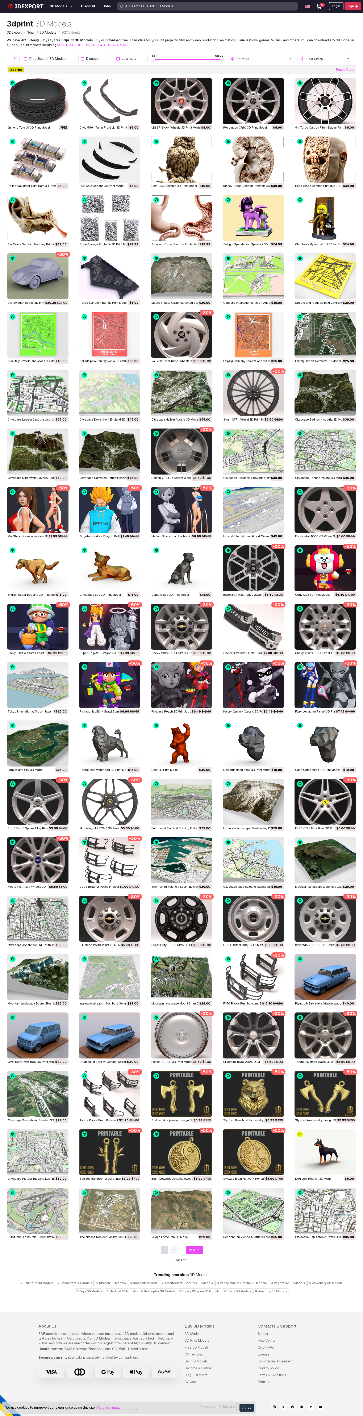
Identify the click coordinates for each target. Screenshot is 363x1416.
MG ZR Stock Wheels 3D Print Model (176, 127)
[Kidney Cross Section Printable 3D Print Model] (253, 160)
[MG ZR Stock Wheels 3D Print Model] (181, 101)
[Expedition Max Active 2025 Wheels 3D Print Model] (253, 568)
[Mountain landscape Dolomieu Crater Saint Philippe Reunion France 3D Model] (325, 860)
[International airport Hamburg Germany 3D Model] (109, 977)
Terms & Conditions (272, 1375)
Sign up (352, 6)
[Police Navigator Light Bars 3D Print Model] (37, 160)
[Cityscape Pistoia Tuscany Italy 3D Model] (37, 1152)
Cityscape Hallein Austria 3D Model (175, 419)
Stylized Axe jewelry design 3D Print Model (180, 1120)
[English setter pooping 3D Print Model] (37, 568)
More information (109, 1407)
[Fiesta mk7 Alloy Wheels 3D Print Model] (37, 860)
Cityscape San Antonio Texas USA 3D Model (325, 1237)
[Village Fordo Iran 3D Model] (181, 1211)
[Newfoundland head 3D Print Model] (253, 743)
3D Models (193, 1334)
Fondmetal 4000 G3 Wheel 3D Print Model (324, 536)
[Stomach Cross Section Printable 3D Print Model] (181, 218)
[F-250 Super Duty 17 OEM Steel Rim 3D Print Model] (253, 919)
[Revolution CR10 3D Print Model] (253, 101)
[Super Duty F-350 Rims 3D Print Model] (181, 919)
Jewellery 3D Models (327, 1283)
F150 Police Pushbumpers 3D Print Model (251, 1003)
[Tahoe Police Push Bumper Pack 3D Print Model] (109, 1094)
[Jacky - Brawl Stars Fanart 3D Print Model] (37, 627)
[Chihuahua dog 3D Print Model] (109, 568)
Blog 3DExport (196, 1375)
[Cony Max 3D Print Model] (325, 568)
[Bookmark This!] (62, 118)
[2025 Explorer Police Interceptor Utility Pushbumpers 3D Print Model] (109, 860)
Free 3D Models (197, 1347)
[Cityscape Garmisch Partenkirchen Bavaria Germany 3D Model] (109, 452)
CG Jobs (191, 1382)
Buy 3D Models (199, 1326)
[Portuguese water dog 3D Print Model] (109, 743)
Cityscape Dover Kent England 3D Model (107, 419)
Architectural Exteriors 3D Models (188, 1283)
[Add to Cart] (125, 118)
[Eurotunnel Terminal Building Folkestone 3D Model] (181, 802)
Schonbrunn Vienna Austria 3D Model (248, 1237)
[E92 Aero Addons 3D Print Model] (109, 160)
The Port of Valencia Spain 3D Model (176, 887)
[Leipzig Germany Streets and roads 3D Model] (253, 335)
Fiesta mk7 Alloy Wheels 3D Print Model (35, 887)
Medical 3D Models (123, 1291)
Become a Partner (198, 1368)
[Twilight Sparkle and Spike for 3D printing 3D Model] (253, 218)
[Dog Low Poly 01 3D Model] (325, 1152)
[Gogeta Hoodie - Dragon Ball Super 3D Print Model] (109, 510)
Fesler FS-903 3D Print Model (171, 1062)
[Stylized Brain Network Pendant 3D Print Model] (253, 1152)
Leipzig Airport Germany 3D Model (318, 361)
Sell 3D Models (196, 1361)
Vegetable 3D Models (289, 1283)
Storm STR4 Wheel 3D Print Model (246, 419)
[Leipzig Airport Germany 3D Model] (325, 335)
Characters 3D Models (76, 1283)
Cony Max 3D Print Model (312, 595)
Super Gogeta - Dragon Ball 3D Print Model (109, 653)
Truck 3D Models (238, 1291)
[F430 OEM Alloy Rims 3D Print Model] (325, 802)
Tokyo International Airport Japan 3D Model (37, 711)
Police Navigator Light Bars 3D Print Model (36, 186)
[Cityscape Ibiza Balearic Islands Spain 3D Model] (253, 860)
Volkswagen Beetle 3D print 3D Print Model (37, 303)
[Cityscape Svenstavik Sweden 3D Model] (37, 1094)
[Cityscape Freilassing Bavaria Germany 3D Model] (253, 452)
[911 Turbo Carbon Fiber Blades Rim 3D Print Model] (325, 101)
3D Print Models (197, 1340)
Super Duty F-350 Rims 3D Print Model (177, 945)
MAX (61, 45)
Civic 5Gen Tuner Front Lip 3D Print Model (108, 127)
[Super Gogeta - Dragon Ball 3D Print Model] (109, 627)
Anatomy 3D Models (272, 1291)
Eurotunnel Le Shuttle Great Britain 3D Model (37, 1237)
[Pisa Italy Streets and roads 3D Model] (37, 335)
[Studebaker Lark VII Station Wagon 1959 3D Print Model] (109, 1035)
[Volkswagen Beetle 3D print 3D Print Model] (37, 276)
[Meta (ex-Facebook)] (302, 1407)
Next (192, 1250)
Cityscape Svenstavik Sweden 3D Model (35, 1120)
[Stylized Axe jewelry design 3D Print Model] (181, 1094)
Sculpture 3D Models (38, 1283)
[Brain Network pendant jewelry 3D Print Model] (181, 1152)
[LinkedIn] (311, 1407)
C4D (101, 45)
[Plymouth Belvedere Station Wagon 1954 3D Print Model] (325, 977)
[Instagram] (274, 1407)
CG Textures (194, 1354)
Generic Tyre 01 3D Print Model (29, 127)
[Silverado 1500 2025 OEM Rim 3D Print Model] (253, 1035)
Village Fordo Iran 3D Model (169, 1237)
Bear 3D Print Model (164, 770)
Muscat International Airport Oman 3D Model (253, 536)
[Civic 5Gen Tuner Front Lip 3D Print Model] (109, 101)
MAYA (124, 45)
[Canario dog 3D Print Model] (181, 568)
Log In (336, 6)
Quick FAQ (266, 1347)
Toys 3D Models (90, 1291)
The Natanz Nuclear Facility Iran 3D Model (108, 1237)
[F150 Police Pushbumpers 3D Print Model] (253, 977)
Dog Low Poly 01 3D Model (313, 1179)
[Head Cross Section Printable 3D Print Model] (325, 160)
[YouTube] (320, 1407)
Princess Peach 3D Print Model (172, 711)
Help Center (267, 1340)
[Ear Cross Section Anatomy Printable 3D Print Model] (37, 218)
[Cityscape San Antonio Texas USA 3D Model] (325, 1211)
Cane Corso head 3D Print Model (317, 770)
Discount (93, 59)
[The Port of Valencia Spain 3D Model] (181, 860)
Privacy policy (268, 1368)
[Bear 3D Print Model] (181, 743)
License (263, 1354)
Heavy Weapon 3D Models (201, 1291)
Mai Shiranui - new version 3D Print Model (36, 536)
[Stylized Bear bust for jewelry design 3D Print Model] (253, 1094)
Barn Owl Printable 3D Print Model (174, 186)
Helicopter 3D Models (159, 1291)
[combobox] (264, 58)
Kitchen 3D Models (112, 1283)
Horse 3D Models (145, 1283)
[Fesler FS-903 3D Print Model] (181, 1035)
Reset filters (345, 69)
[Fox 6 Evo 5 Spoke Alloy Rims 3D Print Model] (37, 802)
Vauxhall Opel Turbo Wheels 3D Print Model (180, 361)
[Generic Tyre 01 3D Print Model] (37, 101)
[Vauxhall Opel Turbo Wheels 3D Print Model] (181, 335)
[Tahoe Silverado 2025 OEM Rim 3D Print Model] (325, 1035)
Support (264, 1334)
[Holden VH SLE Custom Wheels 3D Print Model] (181, 452)
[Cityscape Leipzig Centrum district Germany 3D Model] (37, 393)
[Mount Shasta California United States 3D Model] (181, 276)
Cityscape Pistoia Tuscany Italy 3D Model (36, 1179)
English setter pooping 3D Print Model (33, 595)
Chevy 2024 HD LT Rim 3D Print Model (177, 653)
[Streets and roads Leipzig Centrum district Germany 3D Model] (325, 276)
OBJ (69, 45)
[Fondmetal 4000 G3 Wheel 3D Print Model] (325, 510)
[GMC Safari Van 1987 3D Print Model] (37, 1035)
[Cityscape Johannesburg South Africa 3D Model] (37, 919)
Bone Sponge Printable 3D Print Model (105, 244)
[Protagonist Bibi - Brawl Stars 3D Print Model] (109, 685)
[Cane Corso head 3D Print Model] (325, 743)
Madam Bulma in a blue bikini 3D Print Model (180, 536)
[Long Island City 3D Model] (37, 743)
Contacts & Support (277, 1326)
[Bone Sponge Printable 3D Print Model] (109, 218)
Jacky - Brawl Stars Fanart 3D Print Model (36, 653)
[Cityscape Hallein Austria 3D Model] (181, 393)
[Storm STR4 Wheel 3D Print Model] (253, 393)
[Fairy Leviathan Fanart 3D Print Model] (325, 685)
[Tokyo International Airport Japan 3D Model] (37, 685)
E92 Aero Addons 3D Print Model (102, 186)
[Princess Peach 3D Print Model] (181, 685)
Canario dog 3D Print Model (170, 595)
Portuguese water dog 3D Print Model (105, 770)
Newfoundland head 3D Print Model (247, 770)
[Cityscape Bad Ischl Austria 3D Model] (325, 393)
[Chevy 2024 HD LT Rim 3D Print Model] (181, 627)
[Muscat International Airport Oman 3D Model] (253, 510)
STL (93, 45)
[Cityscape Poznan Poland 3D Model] (325, 452)
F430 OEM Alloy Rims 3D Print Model (320, 828)
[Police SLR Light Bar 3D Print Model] (109, 276)
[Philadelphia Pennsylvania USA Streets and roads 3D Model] (109, 335)
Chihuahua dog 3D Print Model (100, 595)
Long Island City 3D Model (25, 770)
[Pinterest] (292, 1407)
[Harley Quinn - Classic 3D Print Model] (253, 685)
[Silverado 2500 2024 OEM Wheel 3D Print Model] (109, 919)
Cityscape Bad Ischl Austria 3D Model (320, 419)
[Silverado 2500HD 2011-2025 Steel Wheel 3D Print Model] (325, 919)
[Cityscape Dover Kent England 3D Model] (109, 393)
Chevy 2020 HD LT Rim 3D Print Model (321, 653)
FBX (77, 45)
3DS (85, 45)
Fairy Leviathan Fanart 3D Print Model (320, 711)
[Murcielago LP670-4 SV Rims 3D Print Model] (109, 802)
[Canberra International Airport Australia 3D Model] (253, 276)
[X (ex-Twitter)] (283, 1407)
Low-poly (129, 59)
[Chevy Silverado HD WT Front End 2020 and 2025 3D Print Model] (253, 627)
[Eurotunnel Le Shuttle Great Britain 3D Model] (37, 1211)
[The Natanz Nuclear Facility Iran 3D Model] (109, 1211)
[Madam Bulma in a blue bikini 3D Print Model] (181, 510)
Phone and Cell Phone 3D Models (243, 1283)
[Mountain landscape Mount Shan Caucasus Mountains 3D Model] (181, 977)
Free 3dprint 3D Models (47, 59)
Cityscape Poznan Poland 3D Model (319, 478)
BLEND (112, 45)
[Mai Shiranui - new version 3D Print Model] (37, 510)
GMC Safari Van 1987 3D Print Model (32, 1062)
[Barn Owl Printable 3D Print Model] (181, 160)
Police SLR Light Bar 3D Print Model (103, 303)
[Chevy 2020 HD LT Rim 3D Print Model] (325, 627)
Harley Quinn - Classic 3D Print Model (249, 711)
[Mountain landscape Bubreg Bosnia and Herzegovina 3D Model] (37, 977)
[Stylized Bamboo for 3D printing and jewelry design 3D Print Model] (109, 1152)
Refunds (264, 1382)
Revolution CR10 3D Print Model (245, 127)
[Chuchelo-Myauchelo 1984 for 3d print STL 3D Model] (325, 218)
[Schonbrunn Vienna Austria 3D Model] (253, 1211)
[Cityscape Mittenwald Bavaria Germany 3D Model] (37, 452)
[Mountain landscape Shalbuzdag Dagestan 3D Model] (253, 802)
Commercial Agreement (275, 1361)
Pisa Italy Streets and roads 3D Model (33, 361)
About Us (47, 1326)
